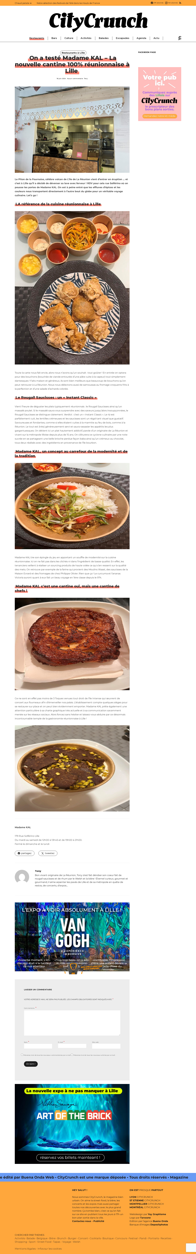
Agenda (141, 38)
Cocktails (95, 1238)
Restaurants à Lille (73, 52)
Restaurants (36, 38)
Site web (95, 1042)
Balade (31, 1238)
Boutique (108, 1238)
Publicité (98, 1221)
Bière (52, 1238)
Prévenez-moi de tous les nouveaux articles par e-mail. (94, 1055)
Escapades (122, 38)
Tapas (56, 1241)
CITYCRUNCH (141, 1197)
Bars (54, 38)
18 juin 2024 (61, 78)
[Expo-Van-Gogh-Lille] (72, 936)
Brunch (61, 1238)
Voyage (66, 1241)
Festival (133, 1238)
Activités (86, 38)
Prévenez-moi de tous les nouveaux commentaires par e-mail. (47, 1055)
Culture (68, 38)
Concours (121, 1238)
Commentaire (29, 1008)
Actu (156, 38)
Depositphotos (159, 1224)
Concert (83, 1238)
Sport (32, 1241)
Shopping (21, 1241)
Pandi (143, 1238)
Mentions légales (25, 1248)
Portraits (153, 1238)
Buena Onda (160, 1221)
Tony (86, 78)
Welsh (76, 1241)
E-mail (61, 1042)
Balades (104, 38)
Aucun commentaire (75, 78)
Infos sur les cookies (50, 1248)
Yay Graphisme (157, 1214)
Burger (72, 1238)
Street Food (44, 1241)
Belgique (42, 1238)
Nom (26, 1042)
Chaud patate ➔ (23, 3)
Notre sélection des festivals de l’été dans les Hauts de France (68, 3)
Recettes (166, 1238)
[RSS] (180, 3)
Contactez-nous (81, 1221)
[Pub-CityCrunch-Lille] (159, 93)
